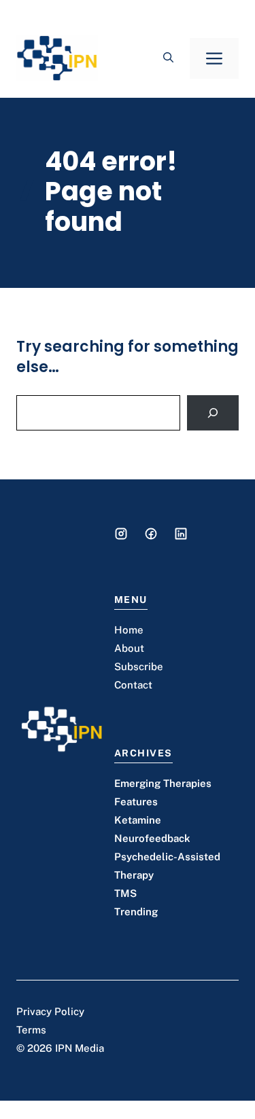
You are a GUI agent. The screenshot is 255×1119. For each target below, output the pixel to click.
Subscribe (138, 666)
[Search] (213, 412)
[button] (168, 58)
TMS (125, 893)
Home (128, 630)
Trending (136, 911)
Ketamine (137, 820)
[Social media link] (121, 533)
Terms (31, 1029)
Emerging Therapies (162, 783)
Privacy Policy (50, 1011)
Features (136, 801)
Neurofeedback (152, 838)
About (129, 648)
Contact (133, 685)
